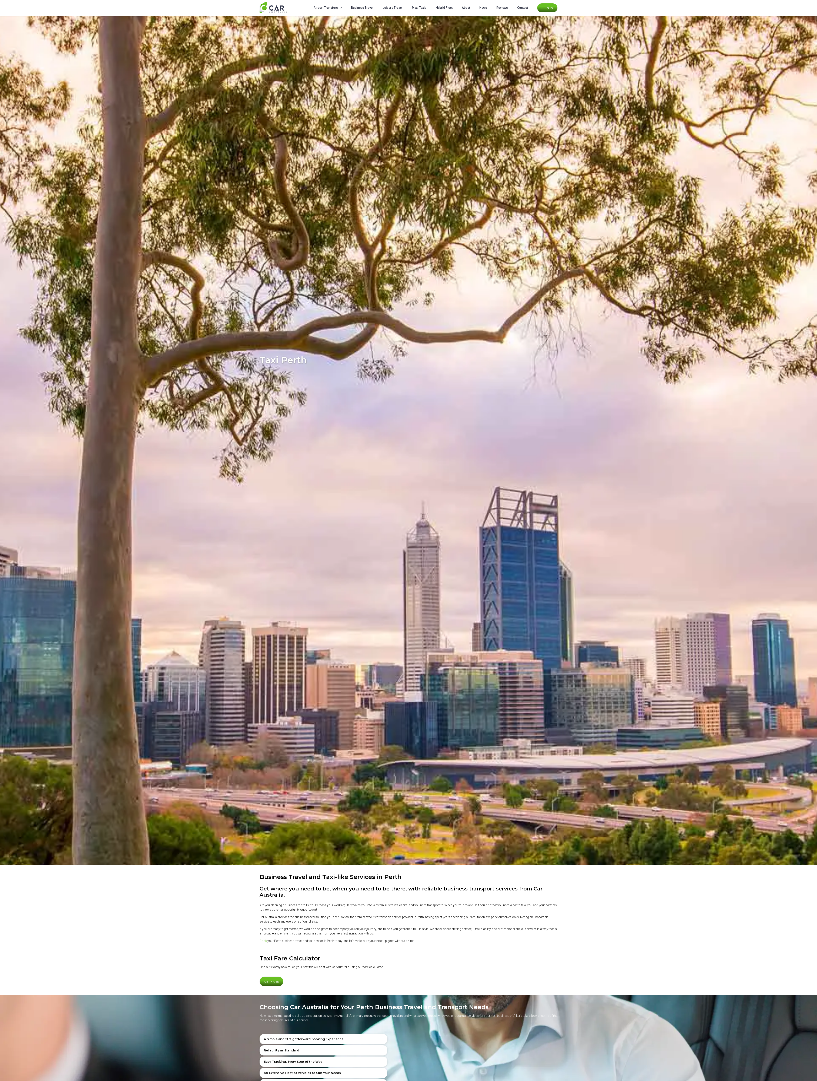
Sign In (547, 8)
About (466, 7)
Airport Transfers (326, 7)
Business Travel (362, 7)
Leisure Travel (393, 7)
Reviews (502, 7)
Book (263, 941)
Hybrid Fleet (444, 7)
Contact (522, 7)
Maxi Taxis (419, 7)
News (483, 7)
